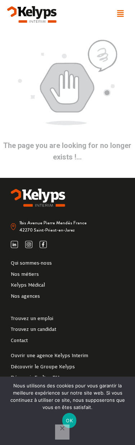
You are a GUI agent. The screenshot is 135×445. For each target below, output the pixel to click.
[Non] (62, 432)
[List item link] (67, 264)
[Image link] (32, 14)
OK (69, 420)
